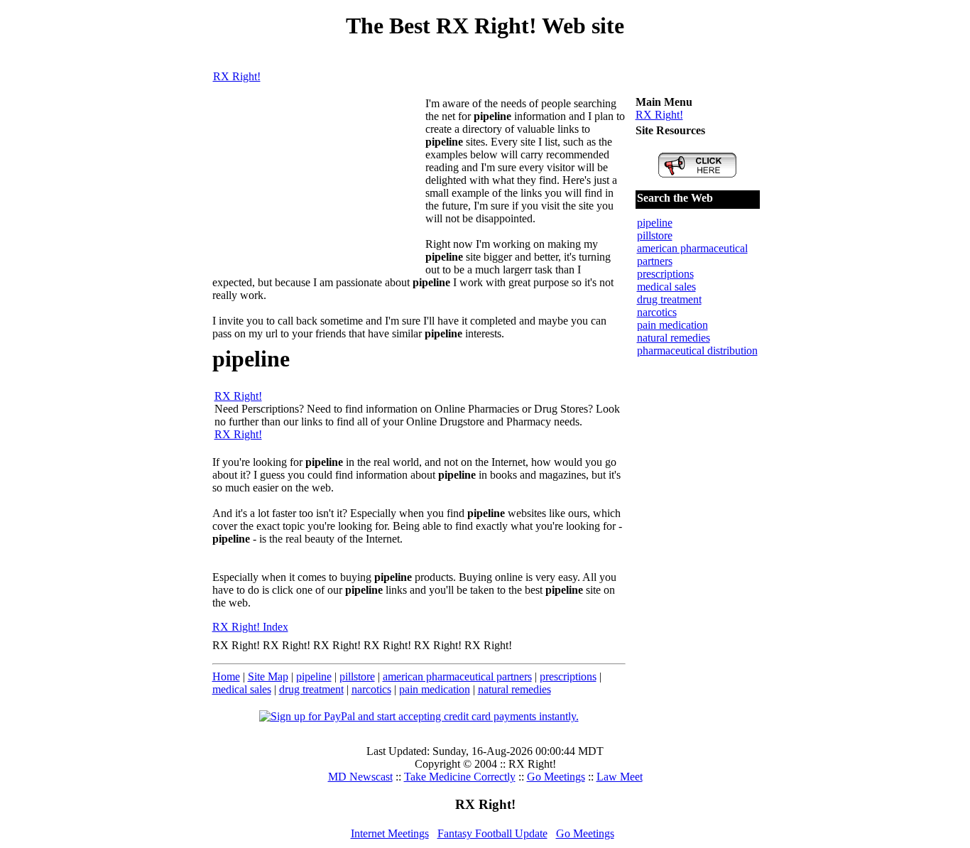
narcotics (371, 689)
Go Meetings (556, 777)
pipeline (314, 676)
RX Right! (237, 76)
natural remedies (514, 689)
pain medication (434, 689)
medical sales (241, 689)
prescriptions (568, 676)
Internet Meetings (390, 833)
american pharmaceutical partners (457, 676)
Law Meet (619, 777)
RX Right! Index (250, 627)
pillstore (357, 676)
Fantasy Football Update (492, 833)
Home (226, 676)
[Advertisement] (318, 186)
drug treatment (311, 689)
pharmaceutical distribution (697, 350)
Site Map (268, 676)
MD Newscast (360, 777)
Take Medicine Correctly (460, 777)
